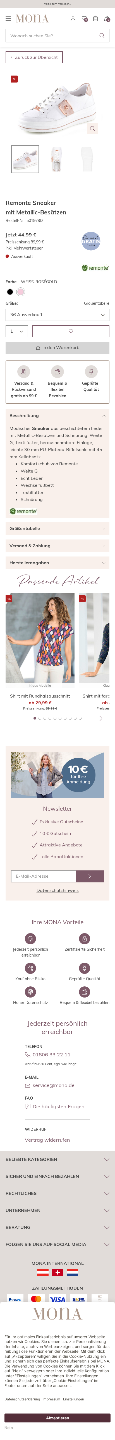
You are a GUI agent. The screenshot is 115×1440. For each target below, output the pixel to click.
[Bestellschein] (95, 18)
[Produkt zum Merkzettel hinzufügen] (70, 331)
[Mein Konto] (73, 18)
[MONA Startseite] (32, 18)
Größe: (12, 303)
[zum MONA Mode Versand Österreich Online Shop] (43, 1272)
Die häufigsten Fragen (59, 1106)
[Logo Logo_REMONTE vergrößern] (23, 511)
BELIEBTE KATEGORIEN (31, 1159)
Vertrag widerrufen (47, 1140)
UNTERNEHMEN (23, 1210)
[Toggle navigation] (8, 18)
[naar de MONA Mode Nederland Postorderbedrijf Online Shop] (72, 1272)
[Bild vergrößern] (92, 128)
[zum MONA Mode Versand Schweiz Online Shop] (57, 1272)
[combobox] (57, 35)
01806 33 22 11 (52, 1054)
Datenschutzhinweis (58, 890)
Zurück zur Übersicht (36, 57)
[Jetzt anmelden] (90, 876)
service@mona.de (54, 1085)
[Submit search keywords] (102, 35)
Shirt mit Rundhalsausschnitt (40, 696)
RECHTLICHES (21, 1193)
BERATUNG (18, 1227)
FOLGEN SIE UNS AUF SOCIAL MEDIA (46, 1244)
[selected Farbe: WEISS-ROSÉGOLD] (20, 291)
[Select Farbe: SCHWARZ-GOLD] (10, 291)
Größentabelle (96, 303)
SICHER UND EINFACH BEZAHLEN (42, 1176)
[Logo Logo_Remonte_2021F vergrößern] (95, 268)
